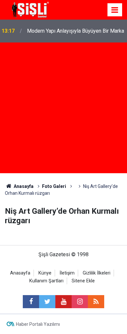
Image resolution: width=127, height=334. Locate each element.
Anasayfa (20, 273)
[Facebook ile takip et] (31, 301)
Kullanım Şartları (46, 281)
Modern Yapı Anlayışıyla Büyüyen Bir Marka (75, 31)
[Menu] (115, 10)
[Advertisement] (63, 109)
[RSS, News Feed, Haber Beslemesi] (96, 301)
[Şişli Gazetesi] (29, 9)
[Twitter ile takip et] (47, 301)
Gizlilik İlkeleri (96, 273)
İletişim (67, 273)
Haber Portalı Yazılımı (38, 324)
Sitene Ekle (83, 281)
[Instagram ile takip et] (80, 301)
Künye (44, 273)
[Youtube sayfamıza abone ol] (63, 301)
